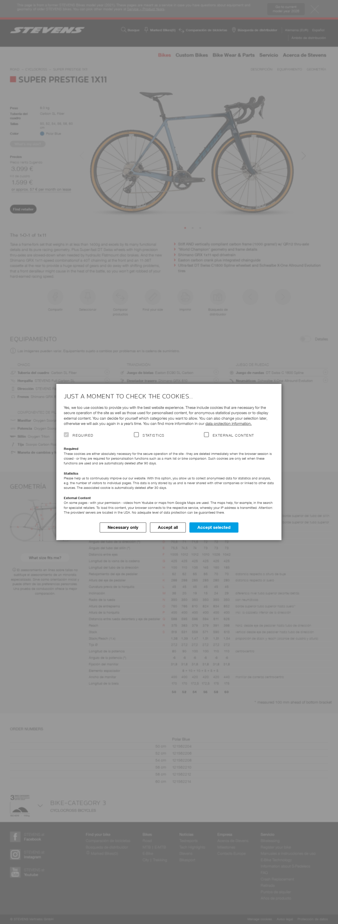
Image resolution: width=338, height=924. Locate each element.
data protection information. (228, 423)
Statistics (154, 435)
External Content (233, 435)
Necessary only (123, 527)
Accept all (168, 527)
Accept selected (213, 527)
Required (83, 435)
